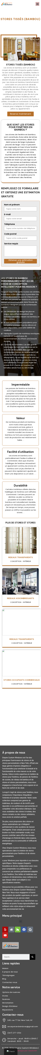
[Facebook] (24, 929)
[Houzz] (17, 929)
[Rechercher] (32, 957)
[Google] (30, 929)
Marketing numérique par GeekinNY (20, 1050)
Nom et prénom (12, 205)
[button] (37, 4)
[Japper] (5, 929)
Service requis (11, 244)
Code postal (10, 234)
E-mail (7, 214)
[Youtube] (5, 935)
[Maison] (11, 929)
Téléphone (9, 224)
